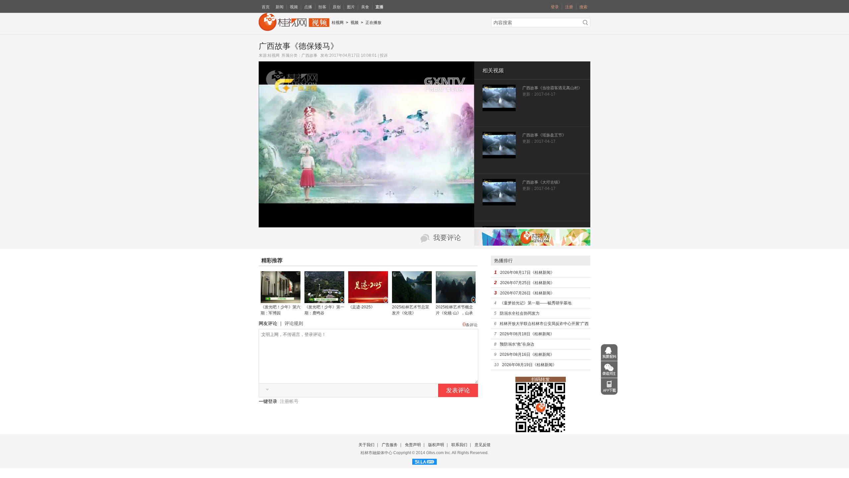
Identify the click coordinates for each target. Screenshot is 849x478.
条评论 (472, 325)
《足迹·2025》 (361, 307)
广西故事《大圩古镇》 (542, 182)
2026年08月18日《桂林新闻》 (527, 334)
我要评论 (447, 237)
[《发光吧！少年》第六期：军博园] (280, 300)
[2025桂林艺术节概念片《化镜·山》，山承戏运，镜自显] (456, 300)
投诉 (384, 55)
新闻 (280, 7)
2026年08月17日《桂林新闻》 (527, 272)
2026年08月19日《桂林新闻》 (529, 364)
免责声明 (413, 444)
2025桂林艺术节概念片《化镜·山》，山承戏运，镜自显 (454, 313)
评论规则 (294, 323)
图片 (351, 7)
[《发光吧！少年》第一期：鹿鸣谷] (324, 300)
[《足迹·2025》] (368, 300)
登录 (555, 7)
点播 (308, 7)
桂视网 (338, 22)
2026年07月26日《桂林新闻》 (527, 293)
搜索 (583, 7)
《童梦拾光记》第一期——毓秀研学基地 (535, 303)
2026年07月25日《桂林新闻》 (527, 282)
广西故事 (309, 55)
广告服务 (390, 444)
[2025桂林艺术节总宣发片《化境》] (412, 300)
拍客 (322, 7)
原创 (337, 7)
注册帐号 (289, 401)
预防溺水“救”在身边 (517, 344)
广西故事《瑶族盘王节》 (544, 135)
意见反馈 (482, 444)
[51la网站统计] (424, 460)
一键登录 (269, 401)
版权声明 (436, 444)
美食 (365, 7)
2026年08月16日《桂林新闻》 (527, 354)
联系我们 (459, 444)
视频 (294, 7)
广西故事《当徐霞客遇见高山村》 (552, 88)
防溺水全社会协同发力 (520, 313)
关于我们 (366, 444)
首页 (266, 7)
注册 (569, 7)
